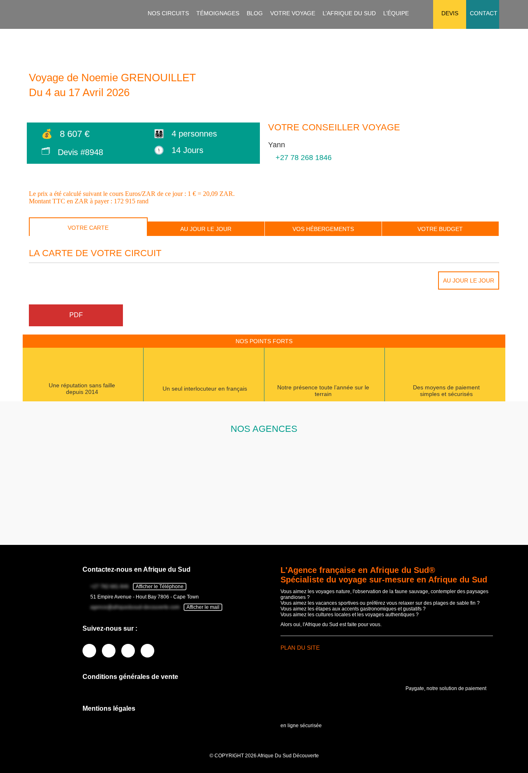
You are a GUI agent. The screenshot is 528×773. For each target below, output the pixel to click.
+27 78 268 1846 (304, 157)
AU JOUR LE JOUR (205, 229)
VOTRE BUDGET (440, 229)
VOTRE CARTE (88, 227)
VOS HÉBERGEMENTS (323, 229)
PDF (76, 314)
